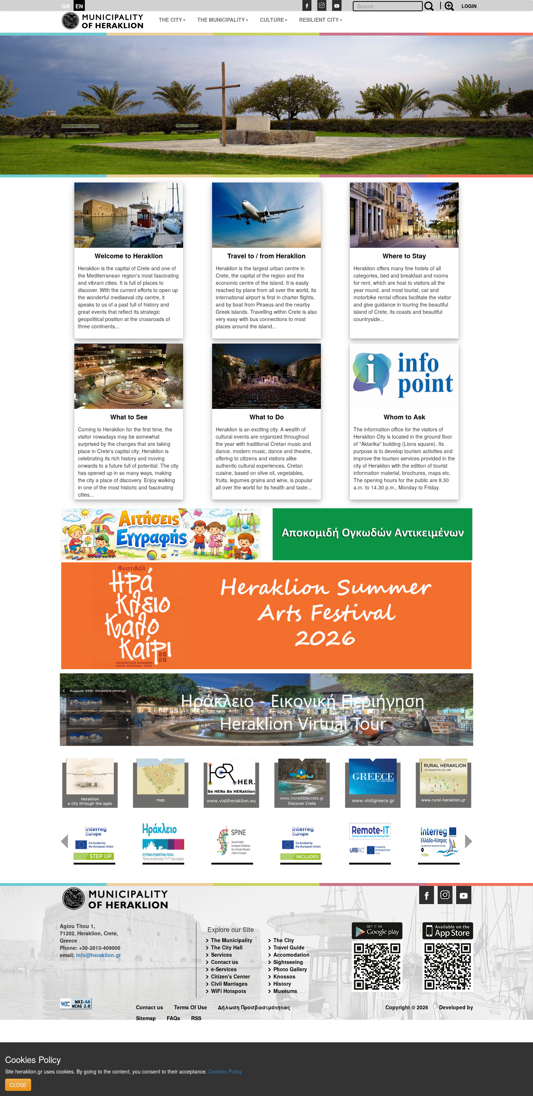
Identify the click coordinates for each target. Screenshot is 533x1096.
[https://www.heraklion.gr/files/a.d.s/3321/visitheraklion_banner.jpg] (231, 783)
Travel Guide (289, 947)
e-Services (224, 969)
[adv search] (447, 5)
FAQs (173, 1017)
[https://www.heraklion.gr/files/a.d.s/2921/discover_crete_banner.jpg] (302, 783)
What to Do (266, 417)
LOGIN (469, 6)
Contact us (224, 961)
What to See (129, 417)
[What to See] (128, 375)
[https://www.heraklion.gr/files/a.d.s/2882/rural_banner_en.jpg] (443, 783)
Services (221, 954)
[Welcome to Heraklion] (128, 214)
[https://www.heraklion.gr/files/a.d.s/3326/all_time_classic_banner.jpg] (372, 783)
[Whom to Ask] (404, 375)
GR (66, 6)
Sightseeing (288, 961)
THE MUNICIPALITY (221, 19)
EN (79, 6)
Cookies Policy (225, 1071)
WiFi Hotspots (228, 990)
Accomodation (291, 954)
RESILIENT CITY (319, 19)
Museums (285, 990)
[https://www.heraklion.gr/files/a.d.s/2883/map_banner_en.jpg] (160, 783)
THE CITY (170, 19)
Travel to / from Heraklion (266, 255)
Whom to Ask (404, 417)
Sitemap (146, 1017)
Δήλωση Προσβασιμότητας (254, 1006)
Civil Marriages (229, 983)
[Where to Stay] (404, 214)
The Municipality (231, 940)
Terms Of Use (190, 1006)
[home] (106, 22)
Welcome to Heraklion (129, 255)
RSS (196, 1017)
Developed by (456, 1006)
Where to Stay (404, 255)
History (282, 983)
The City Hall (227, 947)
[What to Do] (266, 375)
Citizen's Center (230, 976)
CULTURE (272, 19)
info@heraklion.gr (98, 955)
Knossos (284, 976)
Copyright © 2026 (406, 1006)
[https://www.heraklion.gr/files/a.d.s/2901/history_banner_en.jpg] (90, 783)
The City (283, 940)
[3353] (266, 709)
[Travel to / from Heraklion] (266, 214)
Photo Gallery (290, 969)
